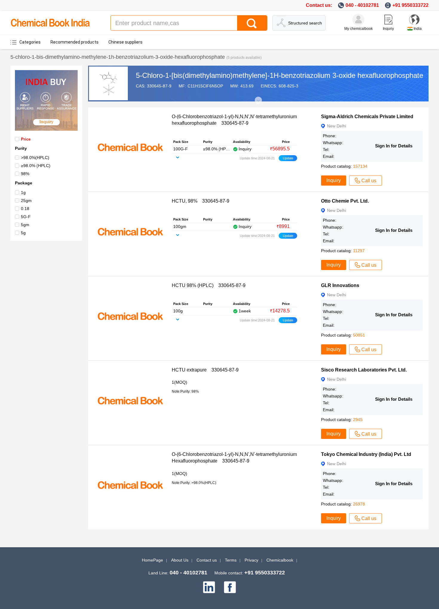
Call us (368, 180)
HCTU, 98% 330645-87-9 (200, 200)
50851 (359, 335)
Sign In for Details (393, 145)
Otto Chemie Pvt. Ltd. (345, 200)
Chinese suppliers (125, 42)
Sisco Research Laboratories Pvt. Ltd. (364, 369)
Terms (231, 560)
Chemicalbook (279, 560)
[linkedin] (209, 587)
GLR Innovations (340, 285)
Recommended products (74, 42)
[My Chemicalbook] (358, 20)
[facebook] (230, 587)
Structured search (305, 23)
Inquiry (333, 180)
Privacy (251, 560)
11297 (359, 250)
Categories (30, 42)
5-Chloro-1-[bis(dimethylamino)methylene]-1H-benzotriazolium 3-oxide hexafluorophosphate (279, 75)
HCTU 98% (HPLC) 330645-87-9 (208, 285)
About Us (179, 560)
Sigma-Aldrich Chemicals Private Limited (367, 116)
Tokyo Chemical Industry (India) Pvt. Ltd (366, 454)
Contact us (207, 560)
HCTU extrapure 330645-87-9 (205, 369)
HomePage (152, 560)
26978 (359, 504)
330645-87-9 (159, 86)
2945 (358, 419)
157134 (360, 166)
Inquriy (388, 29)
